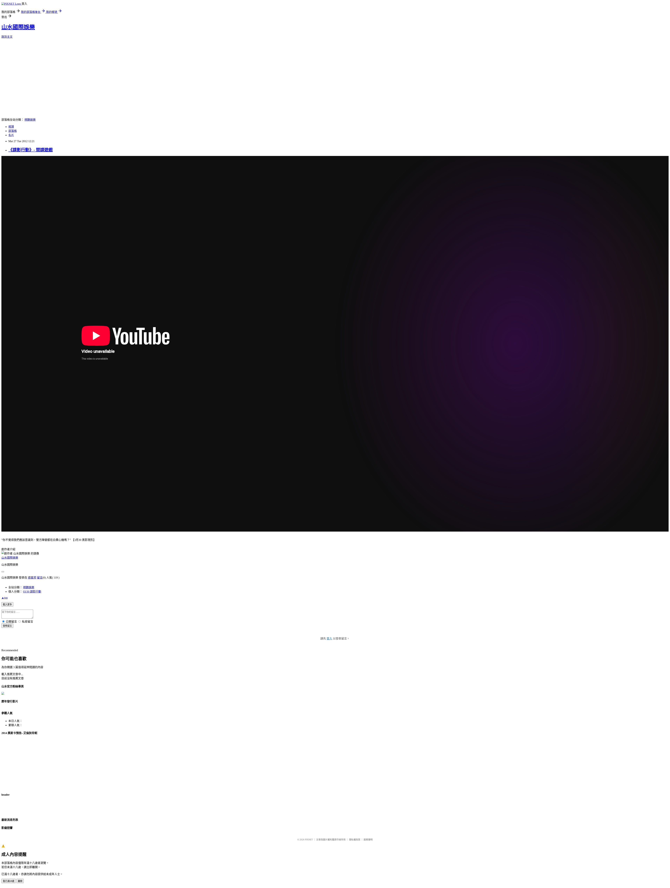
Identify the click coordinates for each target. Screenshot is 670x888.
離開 (20, 881)
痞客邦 (32, 577)
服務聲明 (368, 839)
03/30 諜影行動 (32, 591)
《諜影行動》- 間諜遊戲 (30, 150)
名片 (11, 135)
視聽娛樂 (30, 119)
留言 (40, 577)
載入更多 (7, 604)
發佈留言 (7, 625)
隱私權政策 (354, 839)
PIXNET (309, 839)
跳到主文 (7, 36)
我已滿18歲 (8, 881)
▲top (4, 597)
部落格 (12, 130)
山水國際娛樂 (18, 27)
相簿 (11, 126)
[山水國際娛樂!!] (2, 693)
